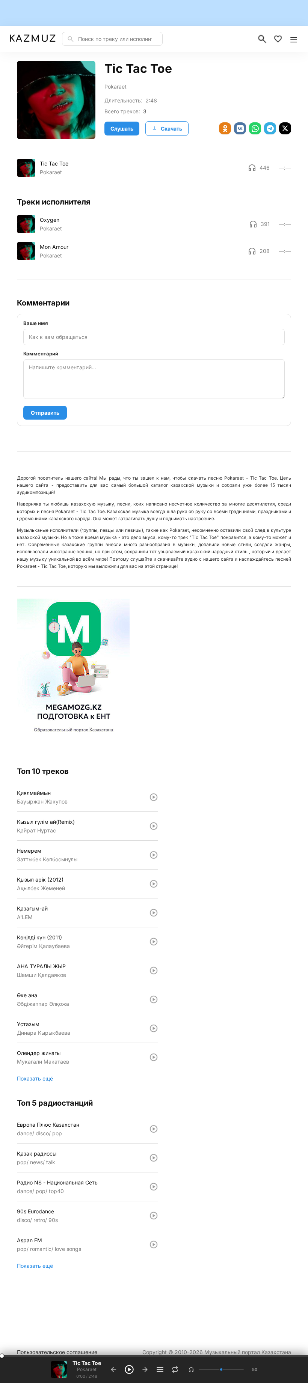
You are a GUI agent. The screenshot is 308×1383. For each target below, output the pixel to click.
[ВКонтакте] (240, 128)
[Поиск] (262, 39)
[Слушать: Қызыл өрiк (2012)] (153, 883)
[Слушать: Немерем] (153, 854)
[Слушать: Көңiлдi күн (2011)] (153, 941)
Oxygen (49, 220)
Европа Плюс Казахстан (48, 1124)
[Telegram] (270, 128)
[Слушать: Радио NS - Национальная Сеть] (153, 1186)
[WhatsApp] (255, 128)
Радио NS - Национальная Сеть (57, 1182)
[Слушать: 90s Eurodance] (153, 1215)
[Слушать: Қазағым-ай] (153, 912)
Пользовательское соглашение (57, 1352)
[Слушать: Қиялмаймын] (153, 797)
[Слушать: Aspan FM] (153, 1244)
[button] (191, 1369)
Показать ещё (35, 1078)
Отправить (45, 412)
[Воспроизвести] (26, 168)
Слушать (121, 128)
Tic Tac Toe (54, 163)
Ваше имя (35, 323)
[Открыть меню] (293, 39)
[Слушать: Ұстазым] (153, 1028)
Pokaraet (115, 86)
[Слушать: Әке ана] (153, 999)
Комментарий (40, 354)
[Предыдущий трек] (113, 1369)
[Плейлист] (160, 1369)
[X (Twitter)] (285, 128)
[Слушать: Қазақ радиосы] (153, 1157)
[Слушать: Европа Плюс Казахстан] (153, 1128)
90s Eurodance (35, 1211)
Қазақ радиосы (36, 1153)
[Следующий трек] (145, 1369)
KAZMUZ (32, 39)
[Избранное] (277, 39)
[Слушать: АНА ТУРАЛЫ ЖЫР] (153, 970)
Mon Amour (54, 247)
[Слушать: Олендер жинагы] (153, 1057)
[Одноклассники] (225, 128)
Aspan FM (29, 1240)
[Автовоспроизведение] (175, 1369)
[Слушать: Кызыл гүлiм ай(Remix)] (153, 826)
